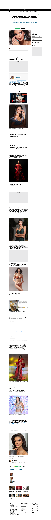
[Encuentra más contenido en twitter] (12, 466)
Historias (33, 512)
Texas (21, 11)
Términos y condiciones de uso (24, 503)
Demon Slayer (35, 11)
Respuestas (33, 504)
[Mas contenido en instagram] (27, 512)
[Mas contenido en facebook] (24, 512)
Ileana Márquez (12, 469)
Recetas (37, 510)
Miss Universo (16, 469)
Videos (37, 504)
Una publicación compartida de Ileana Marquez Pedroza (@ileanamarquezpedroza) (19, 340)
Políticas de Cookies (23, 506)
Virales (32, 510)
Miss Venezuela (20, 469)
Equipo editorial (12, 505)
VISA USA (32, 11)
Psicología (27, 11)
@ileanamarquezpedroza (17, 150)
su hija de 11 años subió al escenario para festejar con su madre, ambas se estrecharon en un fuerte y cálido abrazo (17, 81)
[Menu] (9, 9)
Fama (32, 508)
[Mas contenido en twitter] (25, 512)
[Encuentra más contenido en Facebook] (10, 466)
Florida (17, 11)
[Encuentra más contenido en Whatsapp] (13, 466)
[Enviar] (9, 11)
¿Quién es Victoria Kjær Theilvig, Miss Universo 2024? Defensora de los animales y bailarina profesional (21, 77)
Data (37, 506)
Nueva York (24, 11)
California (20, 11)
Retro (37, 508)
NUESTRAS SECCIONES (34, 503)
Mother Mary (30, 11)
